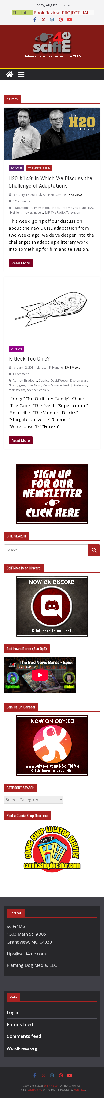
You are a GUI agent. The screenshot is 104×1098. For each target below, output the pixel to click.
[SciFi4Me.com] (9, 74)
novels (38, 212)
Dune (83, 208)
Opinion (16, 348)
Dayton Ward (79, 380)
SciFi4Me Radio (55, 212)
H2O (91, 208)
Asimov (36, 208)
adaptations (21, 208)
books (46, 208)
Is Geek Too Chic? (29, 358)
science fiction (36, 390)
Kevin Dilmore (52, 385)
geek (22, 385)
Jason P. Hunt (50, 367)
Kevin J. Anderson (75, 385)
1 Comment (21, 374)
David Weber (60, 380)
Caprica (44, 380)
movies (28, 212)
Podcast (16, 168)
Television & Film (39, 168)
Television (73, 212)
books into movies (65, 208)
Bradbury (30, 380)
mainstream (17, 390)
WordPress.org (22, 1048)
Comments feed (24, 1036)
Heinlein (15, 212)
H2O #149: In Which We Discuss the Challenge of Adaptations (50, 181)
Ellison (13, 385)
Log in (13, 1012)
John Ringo (34, 385)
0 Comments (21, 201)
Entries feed (20, 1024)
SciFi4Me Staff (52, 195)
